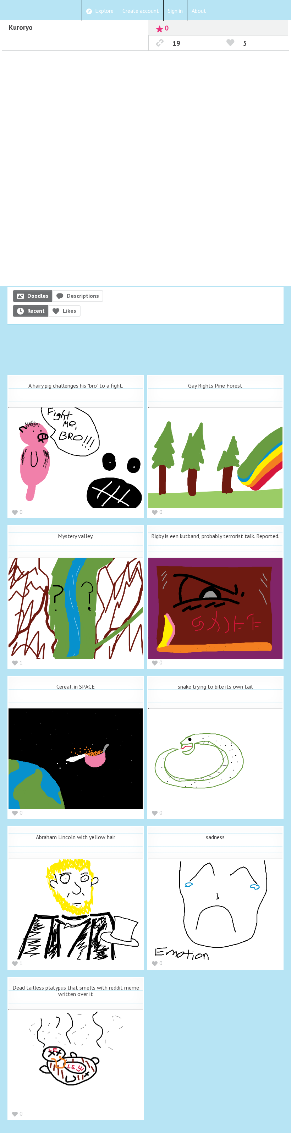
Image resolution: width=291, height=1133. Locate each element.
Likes (69, 310)
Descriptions (83, 295)
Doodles (38, 295)
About (199, 10)
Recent (36, 310)
